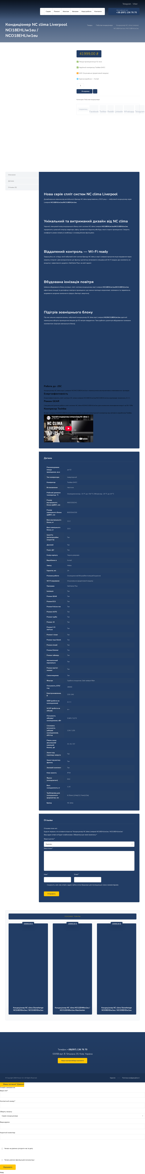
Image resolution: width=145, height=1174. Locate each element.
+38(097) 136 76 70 (77, 1049)
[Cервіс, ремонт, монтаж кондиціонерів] (16, 12)
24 (68, 571)
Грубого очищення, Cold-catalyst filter (81, 681)
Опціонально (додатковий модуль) (80, 581)
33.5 (68, 529)
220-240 (70, 694)
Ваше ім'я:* (4, 1091)
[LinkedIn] (71, 1067)
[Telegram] (74, 1067)
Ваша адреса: (5, 1122)
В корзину (85, 91)
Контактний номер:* (7, 1101)
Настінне (70, 487)
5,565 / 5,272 (72, 718)
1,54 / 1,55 (71, 730)
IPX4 (69, 773)
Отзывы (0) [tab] (12, 187)
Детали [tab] (11, 181)
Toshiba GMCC (72, 482)
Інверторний (72, 477)
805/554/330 (72, 512)
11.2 (68, 521)
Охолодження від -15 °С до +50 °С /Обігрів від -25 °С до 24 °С (90, 494)
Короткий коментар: (7, 1133)
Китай (69, 560)
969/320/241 (72, 502)
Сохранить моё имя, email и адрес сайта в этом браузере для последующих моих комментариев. (83, 885)
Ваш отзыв (48, 848)
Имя (46, 874)
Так (68, 537)
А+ (68, 709)
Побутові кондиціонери (92, 100)
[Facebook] (70, 1067)
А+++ (69, 702)
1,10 (68, 787)
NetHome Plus (72, 586)
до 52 (69, 470)
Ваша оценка (49, 839)
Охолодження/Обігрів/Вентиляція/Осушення (84, 576)
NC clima (70, 803)
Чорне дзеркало (73, 555)
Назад (2, 1172)
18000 (69, 687)
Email (76, 874)
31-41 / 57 (71, 744)
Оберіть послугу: (6, 1112)
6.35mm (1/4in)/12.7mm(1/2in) (78, 795)
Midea (69, 565)
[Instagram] (73, 1067)
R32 (68, 779)
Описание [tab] (12, 175)
